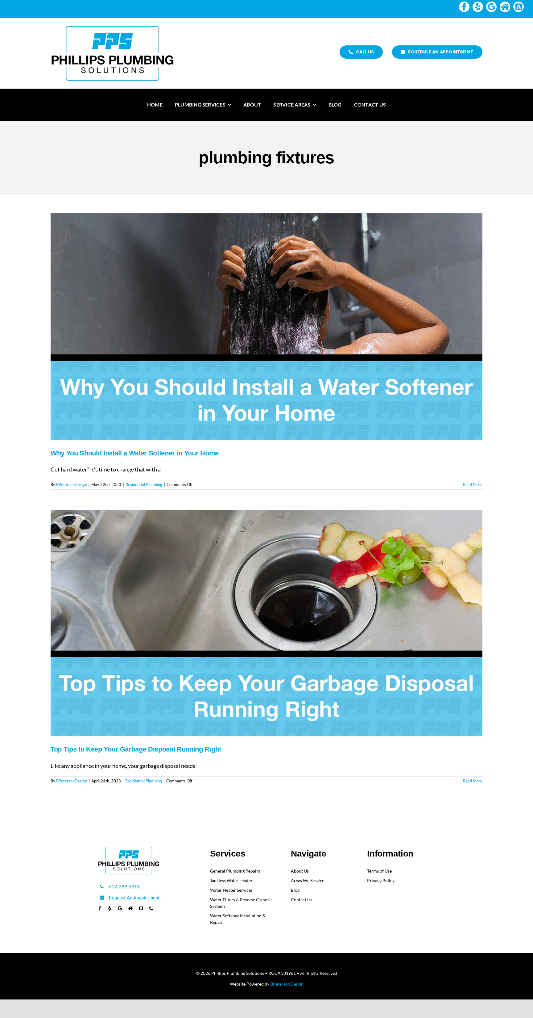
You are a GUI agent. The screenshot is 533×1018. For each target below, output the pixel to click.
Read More (472, 484)
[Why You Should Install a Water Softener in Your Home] (266, 326)
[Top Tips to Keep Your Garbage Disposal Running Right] (266, 623)
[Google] (491, 7)
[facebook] (464, 7)
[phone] (151, 908)
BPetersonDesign (71, 484)
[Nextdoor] (505, 7)
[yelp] (478, 7)
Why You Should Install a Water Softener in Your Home (135, 453)
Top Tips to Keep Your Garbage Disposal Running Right (136, 749)
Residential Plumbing (144, 484)
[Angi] (518, 7)
